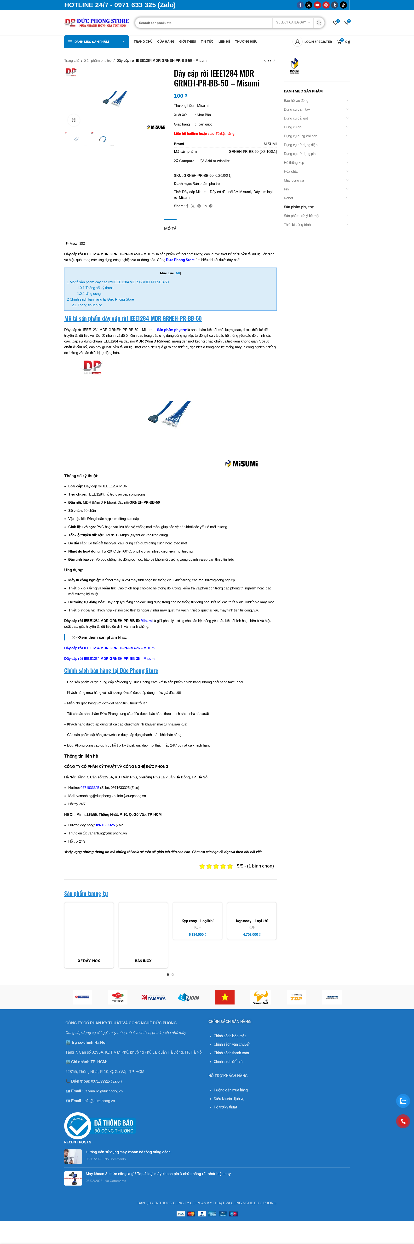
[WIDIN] (189, 997)
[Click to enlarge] (74, 120)
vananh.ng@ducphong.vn (103, 1091)
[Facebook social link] (300, 5)
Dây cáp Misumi (194, 192)
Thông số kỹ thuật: (95, 288)
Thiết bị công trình (297, 225)
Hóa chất (291, 171)
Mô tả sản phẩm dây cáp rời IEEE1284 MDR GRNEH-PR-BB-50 (118, 282)
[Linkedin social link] (205, 206)
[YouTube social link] (317, 5)
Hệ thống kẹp (294, 162)
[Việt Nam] (225, 997)
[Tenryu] (332, 997)
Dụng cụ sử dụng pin (300, 154)
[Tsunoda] (260, 997)
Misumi (147, 621)
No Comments (115, 1159)
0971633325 (105, 825)
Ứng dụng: (89, 293)
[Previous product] (264, 60)
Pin (286, 189)
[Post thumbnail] (73, 1156)
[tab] (170, 226)
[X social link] (308, 5)
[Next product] (274, 60)
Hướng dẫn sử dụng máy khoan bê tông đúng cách (128, 1152)
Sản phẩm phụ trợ (98, 60)
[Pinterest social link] (326, 5)
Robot (288, 198)
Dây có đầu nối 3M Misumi (230, 192)
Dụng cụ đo (292, 127)
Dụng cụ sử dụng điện (300, 145)
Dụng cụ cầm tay (297, 109)
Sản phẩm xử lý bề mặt (302, 216)
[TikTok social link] (343, 5)
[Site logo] (97, 22)
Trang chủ (71, 60)
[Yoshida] (82, 997)
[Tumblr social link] (334, 5)
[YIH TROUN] (118, 997)
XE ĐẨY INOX (89, 961)
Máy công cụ (294, 180)
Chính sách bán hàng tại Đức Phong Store (100, 299)
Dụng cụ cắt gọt (296, 118)
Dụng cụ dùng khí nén (300, 136)
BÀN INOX (143, 961)
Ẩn (178, 273)
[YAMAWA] (153, 997)
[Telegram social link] (211, 206)
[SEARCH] (319, 22)
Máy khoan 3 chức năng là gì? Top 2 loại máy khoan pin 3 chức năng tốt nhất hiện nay (158, 1173)
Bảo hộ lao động (296, 100)
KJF (197, 927)
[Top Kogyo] (296, 997)
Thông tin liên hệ (87, 305)
